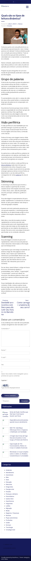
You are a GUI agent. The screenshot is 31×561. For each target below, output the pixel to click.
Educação (9, 482)
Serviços (8, 525)
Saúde (8, 523)
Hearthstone (10, 501)
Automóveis (9, 475)
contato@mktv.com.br (21, 1)
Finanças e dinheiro (12, 494)
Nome (3, 350)
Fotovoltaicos (10, 496)
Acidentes (9, 470)
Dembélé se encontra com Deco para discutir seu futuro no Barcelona (7, 308)
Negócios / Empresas (12, 513)
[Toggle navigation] (27, 7)
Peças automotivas (12, 518)
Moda (7, 511)
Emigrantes (9, 487)
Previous (5, 300)
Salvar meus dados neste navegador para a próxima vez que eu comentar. (14, 375)
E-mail (3, 357)
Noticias (8, 515)
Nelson (20, 24)
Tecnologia (9, 527)
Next (27, 300)
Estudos (9, 26)
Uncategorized (10, 530)
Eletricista (9, 484)
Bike (7, 477)
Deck (7, 480)
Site (2, 365)
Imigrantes (9, 503)
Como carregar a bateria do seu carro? (23, 305)
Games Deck (9, 499)
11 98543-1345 (8, 1)
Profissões (9, 520)
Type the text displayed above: (10, 388)
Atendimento (10, 472)
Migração (9, 508)
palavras (18, 175)
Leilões (8, 506)
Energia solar (10, 489)
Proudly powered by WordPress (9, 557)
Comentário (5, 328)
